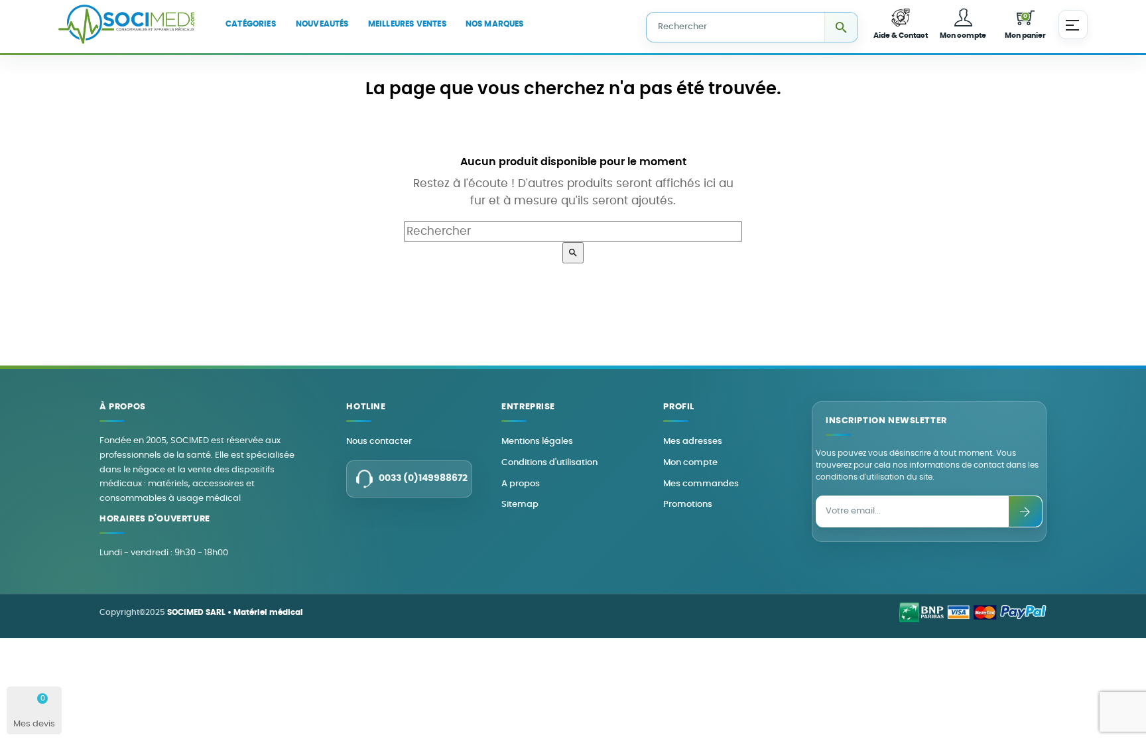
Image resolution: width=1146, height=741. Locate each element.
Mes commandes (701, 484)
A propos (520, 484)
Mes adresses (692, 441)
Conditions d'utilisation (549, 462)
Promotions (687, 504)
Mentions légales (537, 441)
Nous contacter (379, 441)
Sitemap (520, 504)
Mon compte (690, 462)
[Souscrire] (1025, 511)
